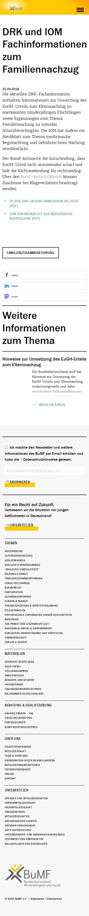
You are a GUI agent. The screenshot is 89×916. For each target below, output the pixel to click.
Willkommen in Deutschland (24, 693)
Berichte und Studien (19, 680)
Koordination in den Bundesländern (30, 760)
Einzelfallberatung (18, 717)
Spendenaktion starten (21, 821)
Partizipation (14, 592)
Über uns (13, 739)
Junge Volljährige (17, 583)
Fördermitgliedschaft (20, 802)
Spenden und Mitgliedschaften (26, 798)
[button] (44, 275)
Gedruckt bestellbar (19, 661)
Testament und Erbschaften (24, 839)
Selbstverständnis (18, 746)
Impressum (37, 898)
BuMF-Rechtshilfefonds (21, 727)
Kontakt (10, 778)
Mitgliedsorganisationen (22, 765)
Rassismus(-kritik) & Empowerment (28, 628)
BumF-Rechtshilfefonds (41, 176)
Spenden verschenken (20, 825)
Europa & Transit (16, 601)
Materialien (15, 654)
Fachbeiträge (14, 684)
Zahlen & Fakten (16, 642)
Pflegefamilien (15, 610)
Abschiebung (14, 551)
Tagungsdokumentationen (23, 689)
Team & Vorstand (16, 755)
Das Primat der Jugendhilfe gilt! (27, 624)
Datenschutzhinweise (40, 459)
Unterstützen (21, 525)
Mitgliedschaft (15, 751)
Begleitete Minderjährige (22, 565)
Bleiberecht (13, 587)
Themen (11, 543)
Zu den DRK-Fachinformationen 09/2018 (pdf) (43, 203)
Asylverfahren (15, 560)
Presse (9, 774)
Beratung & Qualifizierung (28, 705)
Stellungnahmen (16, 671)
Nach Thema (13, 666)
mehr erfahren (52, 405)
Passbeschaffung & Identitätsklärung (31, 605)
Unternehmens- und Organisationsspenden (35, 834)
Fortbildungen (15, 722)
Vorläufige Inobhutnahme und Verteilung (34, 633)
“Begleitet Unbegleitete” (22, 569)
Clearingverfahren (18, 596)
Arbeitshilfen (14, 675)
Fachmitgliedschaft (19, 807)
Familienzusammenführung (31, 253)
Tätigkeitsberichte (18, 769)
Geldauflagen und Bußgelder (26, 843)
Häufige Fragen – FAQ (19, 713)
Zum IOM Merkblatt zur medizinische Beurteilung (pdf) (41, 216)
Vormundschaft (16, 637)
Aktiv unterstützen (18, 830)
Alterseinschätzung (19, 555)
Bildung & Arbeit (16, 574)
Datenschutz (54, 898)
